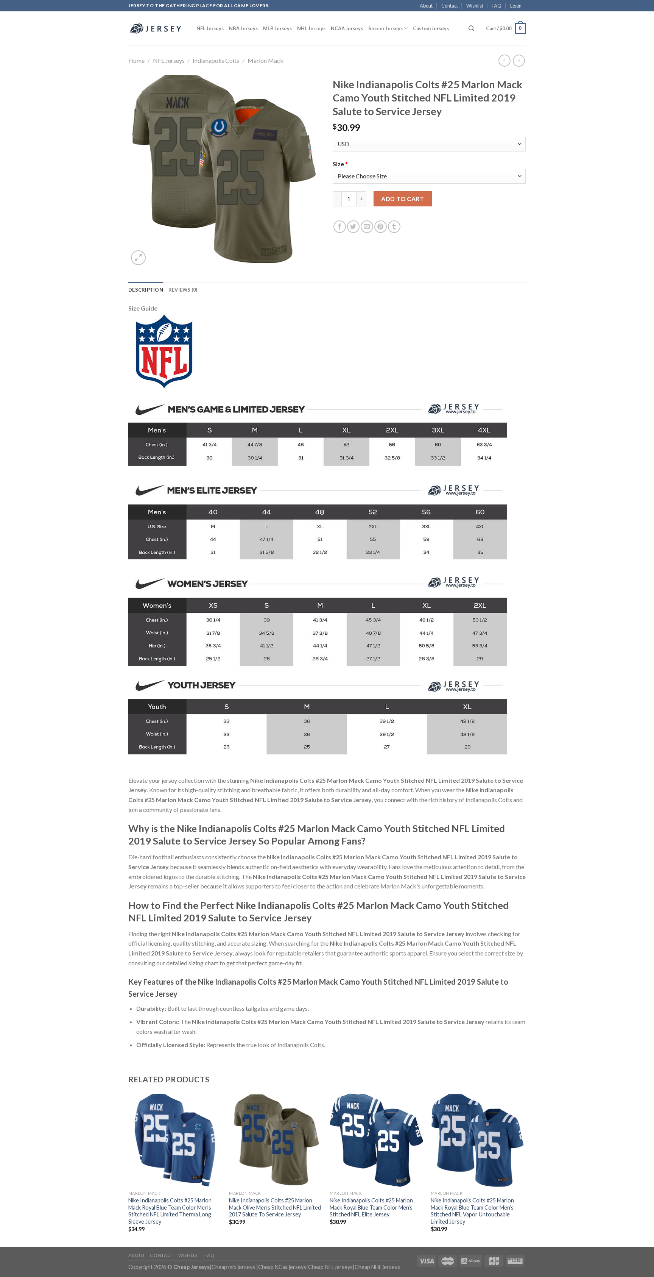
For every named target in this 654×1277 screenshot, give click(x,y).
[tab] (145, 289)
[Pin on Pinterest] (380, 226)
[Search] (471, 28)
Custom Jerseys (431, 28)
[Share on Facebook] (339, 226)
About (426, 6)
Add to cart (402, 198)
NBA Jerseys (243, 28)
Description (145, 290)
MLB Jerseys (277, 28)
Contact (449, 6)
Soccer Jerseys (385, 28)
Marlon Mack (265, 60)
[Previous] (128, 1169)
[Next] (523, 1169)
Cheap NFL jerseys (330, 1267)
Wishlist (474, 6)
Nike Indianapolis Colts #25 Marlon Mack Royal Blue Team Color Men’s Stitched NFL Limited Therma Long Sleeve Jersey (170, 1211)
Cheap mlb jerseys (233, 1267)
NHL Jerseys (311, 28)
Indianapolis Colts (216, 60)
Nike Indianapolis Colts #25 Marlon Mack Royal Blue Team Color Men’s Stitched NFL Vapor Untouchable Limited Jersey (472, 1211)
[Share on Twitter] (353, 226)
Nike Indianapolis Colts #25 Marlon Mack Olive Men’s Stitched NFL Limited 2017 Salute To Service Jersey (275, 1207)
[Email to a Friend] (367, 226)
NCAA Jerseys (347, 28)
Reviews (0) (183, 290)
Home (136, 60)
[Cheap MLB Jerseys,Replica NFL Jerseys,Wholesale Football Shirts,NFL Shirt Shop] (156, 28)
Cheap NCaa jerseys (282, 1267)
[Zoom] (138, 257)
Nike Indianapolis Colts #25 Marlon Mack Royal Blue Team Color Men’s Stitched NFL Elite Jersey (371, 1207)
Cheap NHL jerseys (377, 1267)
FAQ (496, 6)
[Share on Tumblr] (394, 226)
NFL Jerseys (210, 28)
